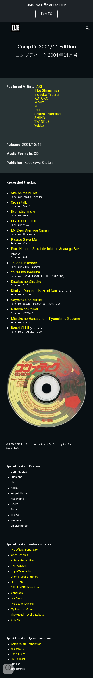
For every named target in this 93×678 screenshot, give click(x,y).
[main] (46, 50)
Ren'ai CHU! (20, 328)
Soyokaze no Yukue (26, 300)
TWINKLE (41, 122)
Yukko (39, 126)
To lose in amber (24, 263)
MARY (39, 102)
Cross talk (19, 202)
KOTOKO (41, 98)
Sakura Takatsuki (47, 114)
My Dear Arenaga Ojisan (30, 230)
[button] (5, 28)
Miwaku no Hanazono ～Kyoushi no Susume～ (47, 319)
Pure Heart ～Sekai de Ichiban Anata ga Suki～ (47, 249)
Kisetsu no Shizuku (26, 281)
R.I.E (37, 110)
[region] (46, 11)
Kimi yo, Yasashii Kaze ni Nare (34, 291)
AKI (39, 87)
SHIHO (39, 118)
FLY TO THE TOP (24, 221)
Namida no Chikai (24, 309)
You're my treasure (25, 272)
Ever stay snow (23, 211)
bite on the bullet (24, 193)
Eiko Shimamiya (46, 90)
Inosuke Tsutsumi (48, 94)
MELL (39, 106)
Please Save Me (24, 239)
